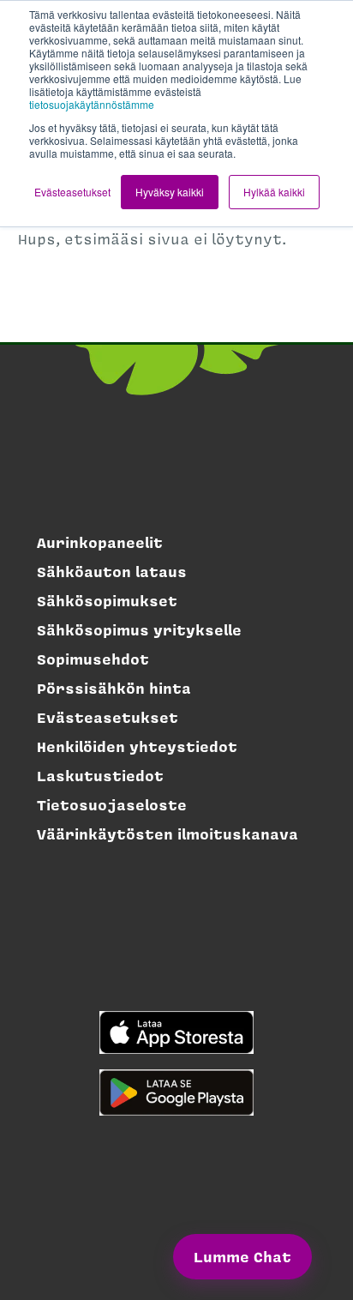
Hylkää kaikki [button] (274, 191)
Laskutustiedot (100, 775)
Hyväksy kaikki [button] (169, 191)
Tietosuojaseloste (112, 804)
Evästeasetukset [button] (72, 191)
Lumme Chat (242, 1256)
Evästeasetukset (107, 717)
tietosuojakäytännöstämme (91, 104)
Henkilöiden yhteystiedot (137, 746)
